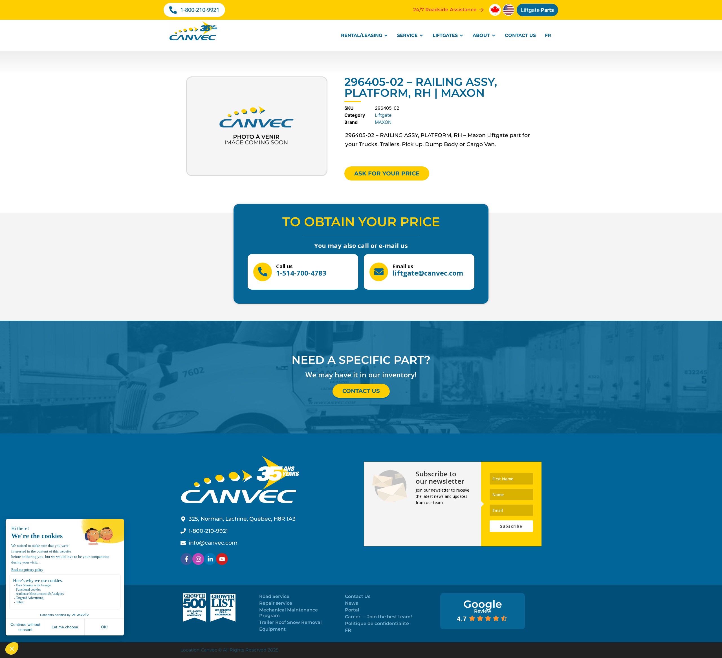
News (351, 603)
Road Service (274, 596)
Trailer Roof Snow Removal (290, 622)
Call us (284, 266)
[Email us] (378, 272)
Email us (402, 266)
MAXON (383, 122)
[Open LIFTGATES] (461, 35)
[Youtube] (222, 559)
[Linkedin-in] (210, 559)
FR (348, 630)
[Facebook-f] (186, 559)
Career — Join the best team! (378, 616)
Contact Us (357, 596)
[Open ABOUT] (493, 35)
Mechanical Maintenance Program (288, 612)
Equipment (272, 629)
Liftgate (537, 10)
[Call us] (262, 272)
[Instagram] (198, 559)
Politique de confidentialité (377, 623)
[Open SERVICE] (421, 35)
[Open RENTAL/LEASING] (386, 35)
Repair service (275, 603)
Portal (352, 610)
